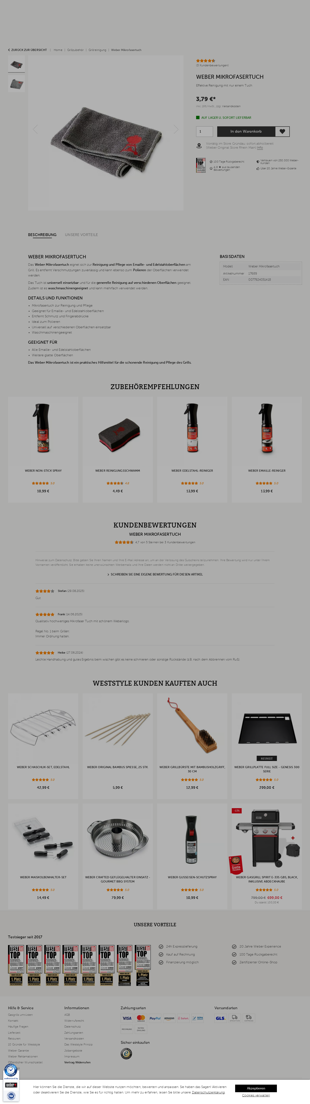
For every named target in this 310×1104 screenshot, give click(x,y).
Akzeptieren (256, 1088)
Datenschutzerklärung (208, 1092)
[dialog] (155, 1092)
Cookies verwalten (256, 1095)
